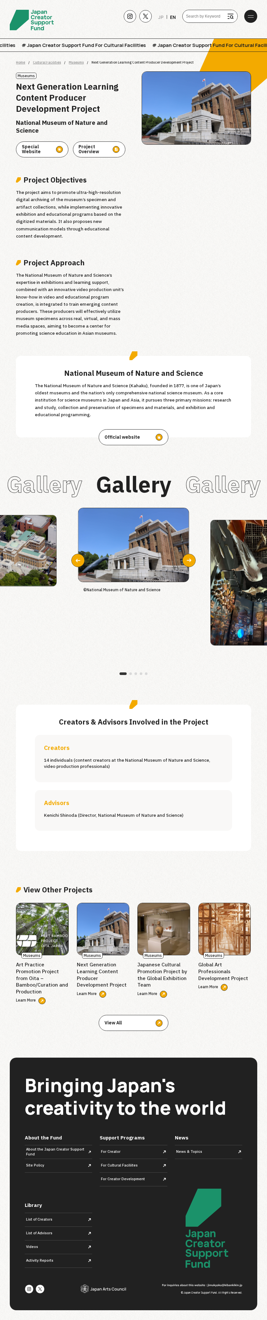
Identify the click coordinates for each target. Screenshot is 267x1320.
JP (160, 17)
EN (173, 17)
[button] (189, 560)
